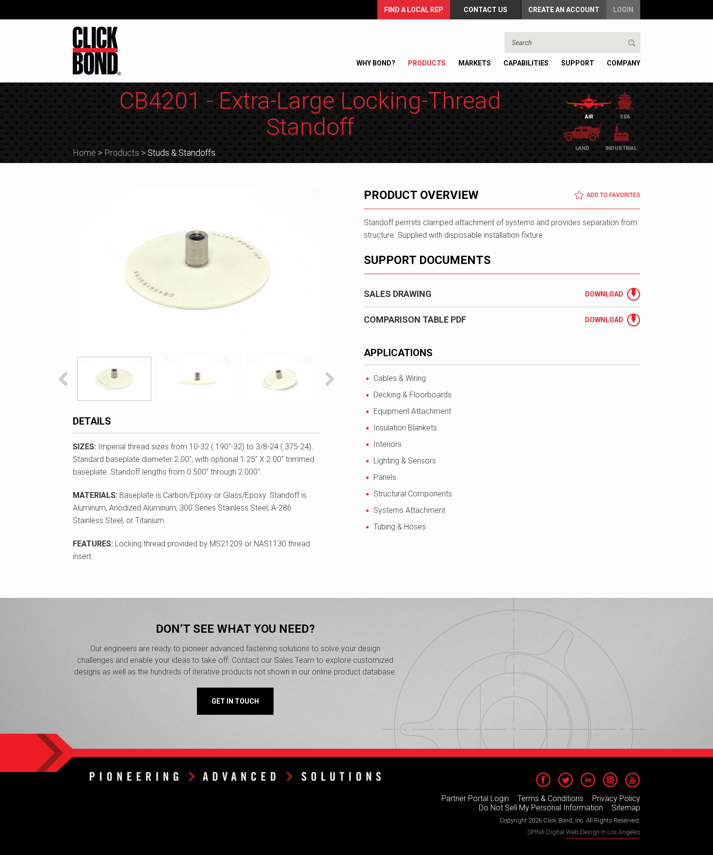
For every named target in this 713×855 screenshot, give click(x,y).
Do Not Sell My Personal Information (541, 807)
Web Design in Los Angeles (603, 832)
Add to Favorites (613, 195)
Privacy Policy (616, 798)
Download (604, 294)
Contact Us (485, 10)
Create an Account (564, 10)
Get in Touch (235, 701)
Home (84, 153)
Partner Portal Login (475, 798)
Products (121, 153)
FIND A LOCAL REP (413, 10)
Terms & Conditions (550, 798)
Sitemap (626, 807)
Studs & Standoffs (181, 153)
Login (623, 10)
